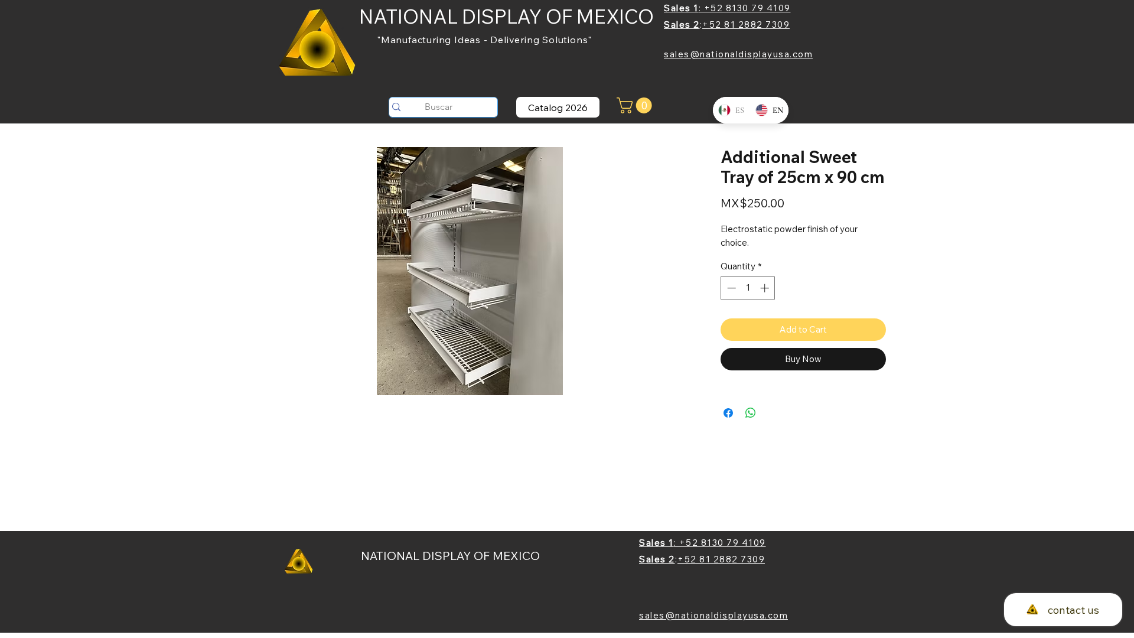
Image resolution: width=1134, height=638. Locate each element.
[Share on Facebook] (728, 413)
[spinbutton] (748, 288)
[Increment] (766, 288)
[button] (636, 105)
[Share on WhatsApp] (751, 413)
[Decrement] (730, 288)
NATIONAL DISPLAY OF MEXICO (506, 16)
